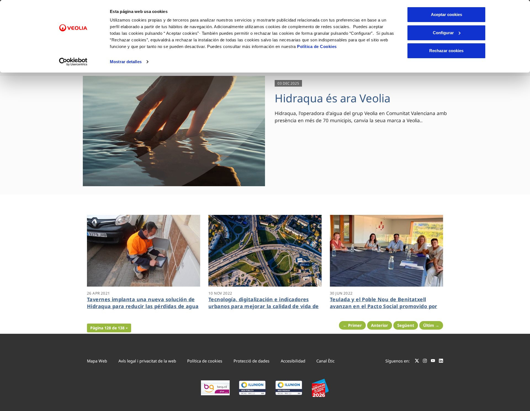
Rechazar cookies (446, 50)
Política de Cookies (317, 46)
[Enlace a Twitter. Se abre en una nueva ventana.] (417, 361)
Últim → (431, 325)
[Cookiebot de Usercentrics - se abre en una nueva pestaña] (73, 62)
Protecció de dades (251, 361)
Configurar (443, 32)
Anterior (379, 325)
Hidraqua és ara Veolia (332, 98)
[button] (109, 328)
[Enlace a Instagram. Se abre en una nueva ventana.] (425, 361)
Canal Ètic (325, 361)
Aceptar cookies (446, 14)
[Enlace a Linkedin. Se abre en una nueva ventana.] (441, 361)
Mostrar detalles (126, 61)
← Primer (352, 325)
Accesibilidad (293, 361)
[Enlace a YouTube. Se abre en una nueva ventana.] (433, 361)
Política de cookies (204, 361)
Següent (405, 325)
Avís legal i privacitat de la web (147, 361)
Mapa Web (97, 361)
